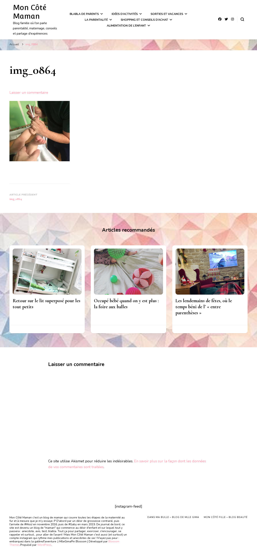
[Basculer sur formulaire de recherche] (242, 19)
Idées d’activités (125, 14)
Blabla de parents (84, 14)
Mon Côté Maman (29, 11)
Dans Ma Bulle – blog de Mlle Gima (173, 517)
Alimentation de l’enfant (126, 26)
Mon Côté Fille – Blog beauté (226, 517)
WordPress (44, 545)
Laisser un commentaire (28, 92)
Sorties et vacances (167, 14)
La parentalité (96, 20)
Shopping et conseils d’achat (144, 20)
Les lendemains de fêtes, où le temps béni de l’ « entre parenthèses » (203, 307)
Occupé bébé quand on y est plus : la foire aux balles (126, 304)
